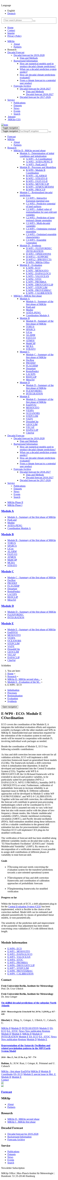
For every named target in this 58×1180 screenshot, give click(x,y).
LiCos (29, 332)
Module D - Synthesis (30, 245)
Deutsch (11, 13)
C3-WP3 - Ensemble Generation (36, 241)
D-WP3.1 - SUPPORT (37, 256)
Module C (25, 351)
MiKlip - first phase (10, 1071)
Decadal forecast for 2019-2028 (29, 55)
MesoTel (30, 379)
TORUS (30, 326)
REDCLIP (31, 377)
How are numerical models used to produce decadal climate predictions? (38, 65)
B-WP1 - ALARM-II (36, 175)
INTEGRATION (34, 393)
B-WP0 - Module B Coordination (35, 171)
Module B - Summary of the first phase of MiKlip (40, 322)
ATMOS (30, 340)
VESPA (30, 410)
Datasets (18, 105)
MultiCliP (31, 343)
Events (17, 111)
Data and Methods (29, 58)
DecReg (30, 360)
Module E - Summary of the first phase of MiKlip (39, 400)
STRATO (31, 349)
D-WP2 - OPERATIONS (38, 254)
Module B (25, 318)
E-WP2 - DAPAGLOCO (38, 273)
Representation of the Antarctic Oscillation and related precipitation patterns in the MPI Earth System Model (25, 1048)
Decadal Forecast (15, 52)
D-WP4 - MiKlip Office (37, 262)
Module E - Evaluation (31, 265)
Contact (11, 30)
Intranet (11, 116)
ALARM (30, 335)
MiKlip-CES (14, 119)
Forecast (11, 136)
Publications (20, 102)
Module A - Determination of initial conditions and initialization (37, 154)
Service (11, 100)
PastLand (30, 307)
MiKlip (11, 41)
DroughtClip (32, 421)
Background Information (26, 60)
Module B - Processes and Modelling (38, 167)
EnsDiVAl (31, 405)
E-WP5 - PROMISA (36, 282)
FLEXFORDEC (34, 391)
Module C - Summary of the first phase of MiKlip (40, 356)
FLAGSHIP (32, 365)
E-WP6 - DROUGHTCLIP (39, 284)
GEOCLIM (31, 424)
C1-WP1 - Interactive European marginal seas (37, 199)
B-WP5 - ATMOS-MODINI (40, 187)
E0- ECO (33, 1036)
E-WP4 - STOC (34, 279)
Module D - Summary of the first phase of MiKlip (40, 386)
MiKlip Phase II (15, 502)
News (16, 108)
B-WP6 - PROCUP (35, 189)
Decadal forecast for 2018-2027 (35, 88)
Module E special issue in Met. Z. (39, 1074)
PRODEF (31, 363)
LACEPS (30, 374)
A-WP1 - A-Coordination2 (39, 159)
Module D (25, 382)
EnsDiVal (25, 1071)
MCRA (29, 346)
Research (11, 147)
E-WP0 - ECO (33, 268)
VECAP (30, 427)
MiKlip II (6, 1028)
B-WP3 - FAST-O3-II (36, 181)
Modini (29, 310)
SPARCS (30, 329)
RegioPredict (32, 371)
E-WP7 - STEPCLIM (36, 287)
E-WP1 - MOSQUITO (37, 270)
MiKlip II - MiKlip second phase (30, 150)
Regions (46, 1031)
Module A (25, 298)
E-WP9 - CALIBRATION (39, 293)
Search (17, 114)
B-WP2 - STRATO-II (36, 178)
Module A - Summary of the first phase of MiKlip (39, 303)
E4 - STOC (12, 1031)
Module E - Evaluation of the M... (24, 682)
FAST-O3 (31, 337)
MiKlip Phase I (14, 505)
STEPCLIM (32, 416)
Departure (31, 368)
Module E (25, 396)
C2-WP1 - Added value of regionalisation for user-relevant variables (41, 212)
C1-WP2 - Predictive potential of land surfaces (40, 205)
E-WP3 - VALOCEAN (37, 276)
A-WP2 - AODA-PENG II (39, 161)
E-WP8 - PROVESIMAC (39, 290)
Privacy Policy (14, 36)
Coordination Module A (37, 315)
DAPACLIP (32, 430)
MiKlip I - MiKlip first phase (28, 296)
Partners (17, 46)
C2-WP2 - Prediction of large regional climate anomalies (40, 219)
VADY (29, 419)
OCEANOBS (33, 413)
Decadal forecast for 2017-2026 (35, 97)
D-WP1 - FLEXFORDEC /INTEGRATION (39, 249)
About (17, 44)
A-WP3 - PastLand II (36, 164)
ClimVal (30, 432)
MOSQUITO (32, 407)
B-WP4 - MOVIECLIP (37, 184)
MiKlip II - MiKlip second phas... (23, 679)
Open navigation (9, 707)
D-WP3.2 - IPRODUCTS (39, 259)
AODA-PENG (33, 312)
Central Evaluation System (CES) (24, 906)
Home (10, 27)
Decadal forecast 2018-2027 (40, 94)
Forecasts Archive (22, 86)
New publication (33, 1031)
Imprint (11, 33)
